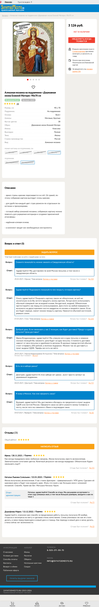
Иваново (8, 2)
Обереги (27, 559)
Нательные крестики (33, 563)
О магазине (8, 552)
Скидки (27, 567)
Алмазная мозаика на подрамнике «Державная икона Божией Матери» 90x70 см (42, 15)
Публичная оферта (11, 570)
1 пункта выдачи (78, 51)
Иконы (27, 552)
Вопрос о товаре (47, 319)
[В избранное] (33, 87)
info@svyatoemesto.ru (60, 561)
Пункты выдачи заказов (22, 578)
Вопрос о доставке (50, 279)
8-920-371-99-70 (55, 550)
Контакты (7, 563)
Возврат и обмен (10, 567)
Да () (91, 279)
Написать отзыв (49, 446)
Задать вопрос (49, 252)
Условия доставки (10, 556)
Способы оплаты (10, 559)
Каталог (5, 15)
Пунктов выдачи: (25, 2)
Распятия (28, 556)
